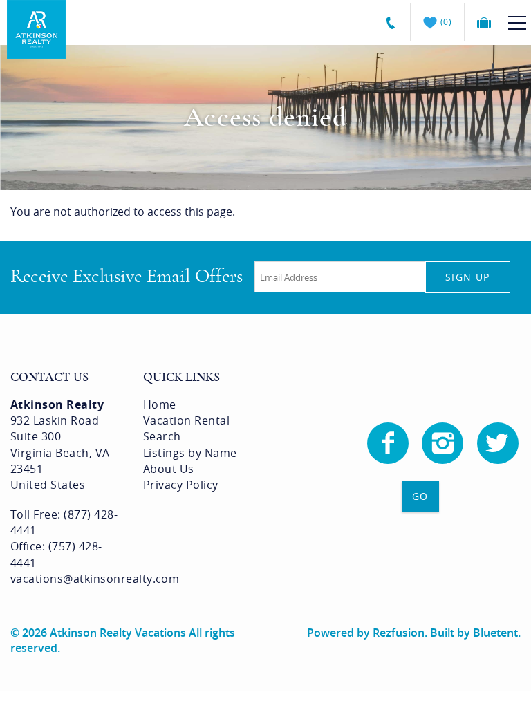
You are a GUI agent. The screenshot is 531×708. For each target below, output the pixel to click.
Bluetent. (497, 632)
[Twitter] (499, 443)
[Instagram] (444, 443)
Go (420, 496)
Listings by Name (190, 452)
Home (159, 404)
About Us (168, 468)
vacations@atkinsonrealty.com (94, 578)
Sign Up (467, 276)
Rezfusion (399, 632)
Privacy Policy (180, 484)
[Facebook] (389, 443)
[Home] (36, 28)
